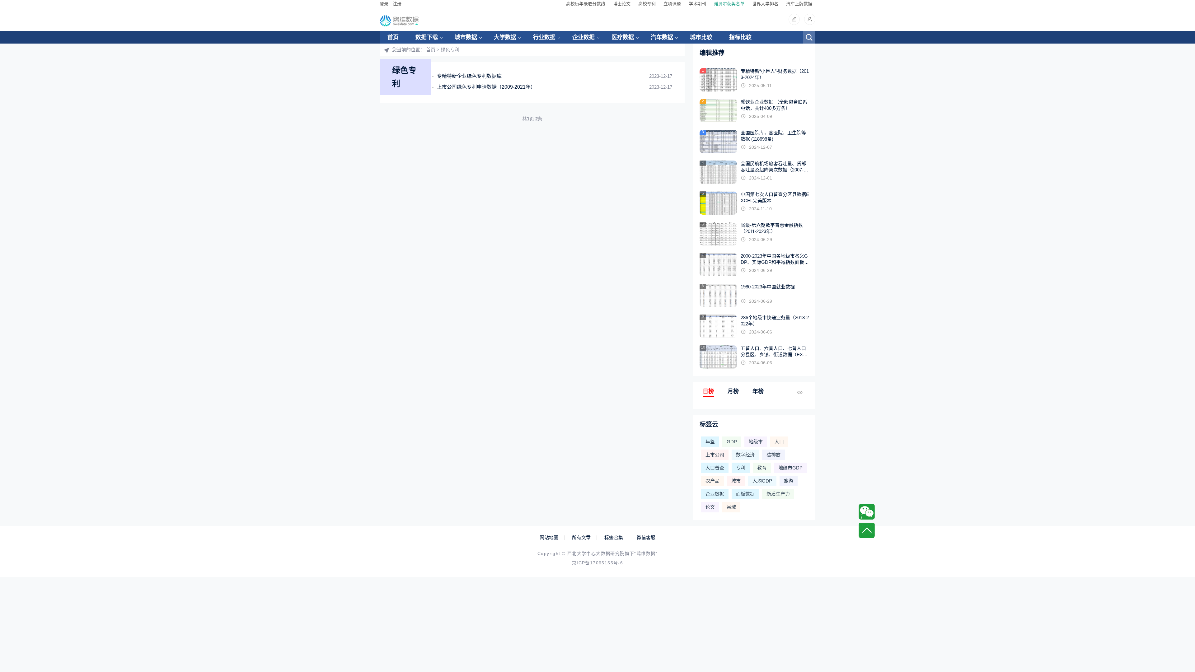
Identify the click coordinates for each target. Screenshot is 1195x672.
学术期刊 (697, 3)
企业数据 (583, 37)
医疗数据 (623, 37)
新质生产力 (778, 494)
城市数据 (466, 37)
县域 (731, 507)
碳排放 (773, 454)
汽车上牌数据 (799, 3)
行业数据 (544, 37)
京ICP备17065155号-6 (597, 562)
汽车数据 (662, 37)
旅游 (788, 480)
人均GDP (762, 480)
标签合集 (613, 537)
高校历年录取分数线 (585, 3)
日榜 (708, 391)
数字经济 (745, 454)
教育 (761, 467)
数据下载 (426, 37)
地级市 (756, 441)
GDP (732, 441)
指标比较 (740, 37)
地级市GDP (790, 467)
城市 (736, 480)
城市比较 (701, 37)
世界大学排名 (765, 3)
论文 (710, 507)
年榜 (758, 391)
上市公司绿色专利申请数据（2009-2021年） (486, 87)
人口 (779, 441)
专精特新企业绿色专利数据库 (469, 76)
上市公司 (714, 454)
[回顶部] (867, 530)
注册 (397, 3)
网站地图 (549, 537)
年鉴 (710, 441)
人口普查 (714, 467)
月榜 (733, 391)
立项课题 (672, 3)
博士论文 (621, 3)
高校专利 (647, 3)
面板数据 (745, 494)
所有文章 (581, 537)
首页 (393, 37)
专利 (740, 467)
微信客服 (646, 537)
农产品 (712, 480)
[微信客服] (867, 512)
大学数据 (505, 37)
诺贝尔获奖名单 (729, 3)
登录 (384, 3)
